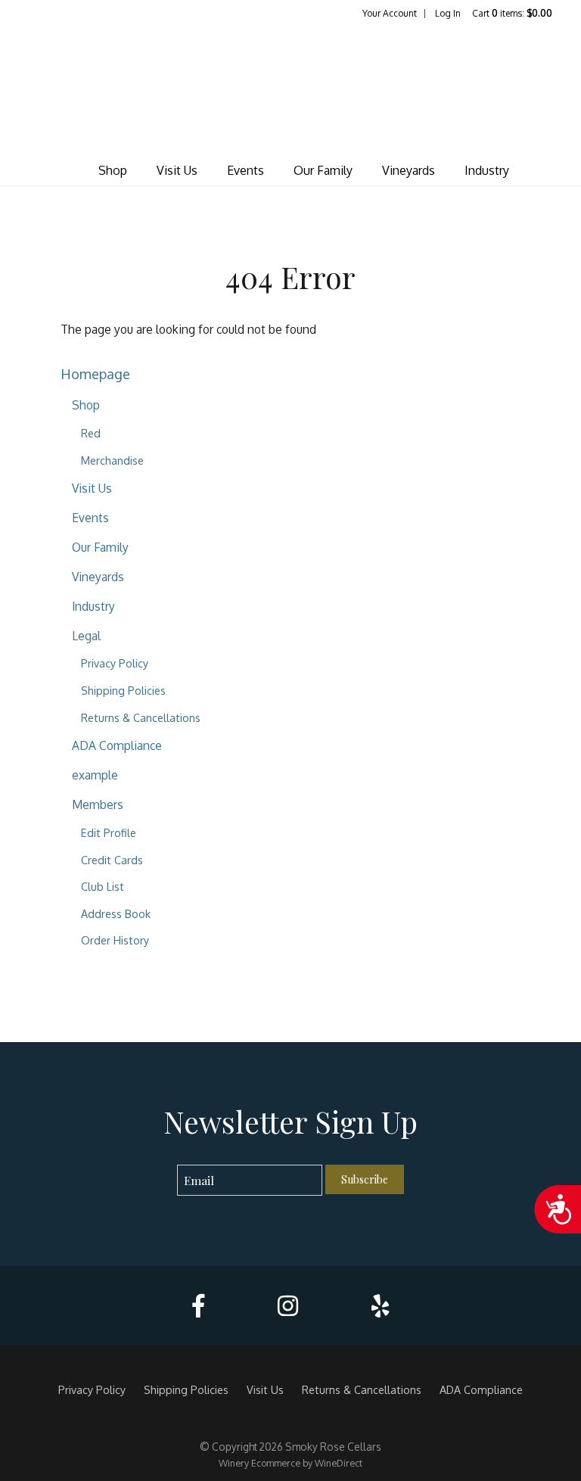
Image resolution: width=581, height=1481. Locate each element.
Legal (86, 635)
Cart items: (512, 13)
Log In (448, 13)
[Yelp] (380, 1306)
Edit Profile (108, 832)
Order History (115, 940)
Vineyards (408, 170)
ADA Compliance (117, 745)
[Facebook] (198, 1306)
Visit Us (177, 170)
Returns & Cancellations (140, 717)
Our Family (323, 170)
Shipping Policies (123, 690)
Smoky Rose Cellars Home (290, 87)
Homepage (95, 373)
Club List (102, 886)
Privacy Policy (114, 663)
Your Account (389, 13)
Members (97, 804)
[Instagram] (288, 1306)
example (95, 775)
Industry (486, 170)
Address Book (116, 913)
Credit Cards (112, 860)
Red (91, 433)
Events (245, 170)
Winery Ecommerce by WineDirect (290, 1463)
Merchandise (112, 460)
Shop (112, 170)
